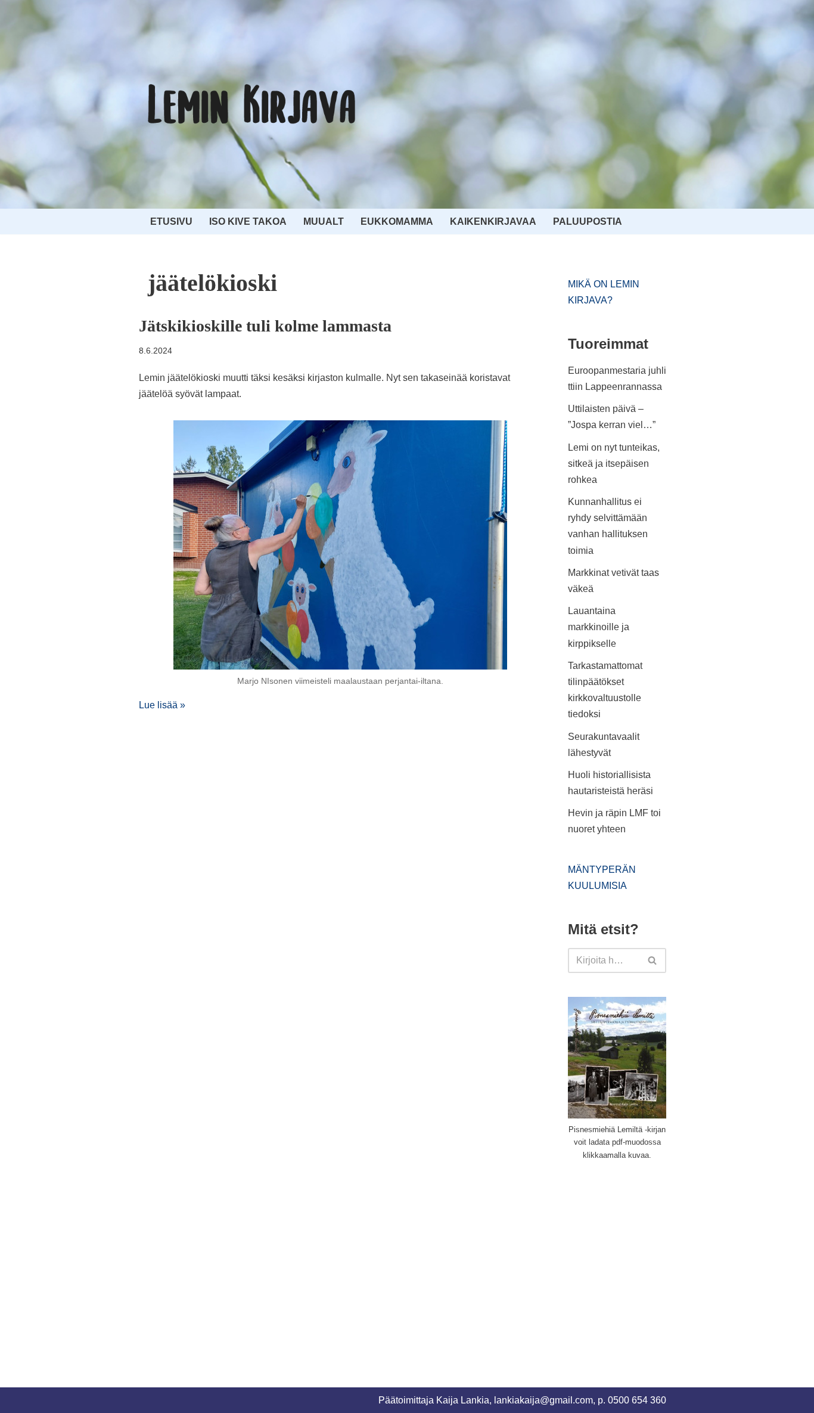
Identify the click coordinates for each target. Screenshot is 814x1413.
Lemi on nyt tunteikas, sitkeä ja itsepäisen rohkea (614, 463)
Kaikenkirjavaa (493, 221)
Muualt (323, 221)
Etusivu (171, 221)
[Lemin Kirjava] (252, 104)
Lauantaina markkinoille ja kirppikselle (598, 627)
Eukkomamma (397, 221)
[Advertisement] (657, 1260)
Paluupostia (587, 221)
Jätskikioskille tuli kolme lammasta (265, 326)
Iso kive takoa (248, 221)
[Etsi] (652, 960)
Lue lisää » (162, 705)
